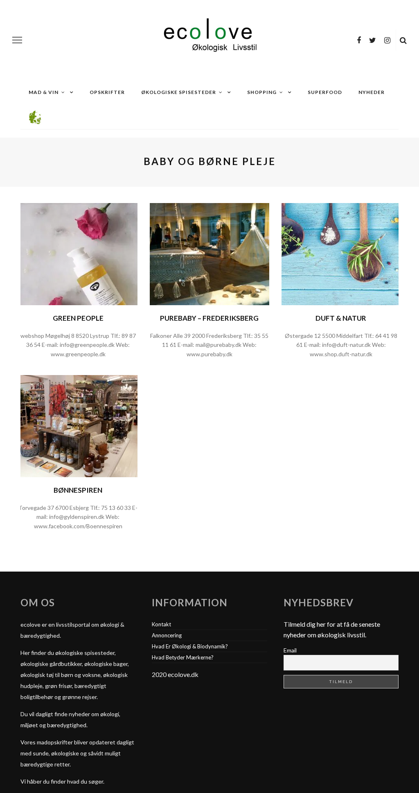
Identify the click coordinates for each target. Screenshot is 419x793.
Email (290, 650)
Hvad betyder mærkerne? (183, 657)
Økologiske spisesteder (178, 92)
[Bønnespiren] (77, 425)
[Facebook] (359, 40)
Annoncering (167, 635)
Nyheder (371, 92)
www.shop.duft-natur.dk (341, 354)
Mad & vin (44, 92)
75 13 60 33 (115, 507)
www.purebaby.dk (209, 354)
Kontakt (161, 624)
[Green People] (77, 253)
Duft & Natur (340, 318)
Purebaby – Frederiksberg (209, 318)
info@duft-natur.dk (346, 344)
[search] (403, 40)
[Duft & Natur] (341, 253)
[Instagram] (387, 40)
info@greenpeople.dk (87, 344)
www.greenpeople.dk (78, 354)
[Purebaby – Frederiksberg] (209, 253)
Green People (78, 318)
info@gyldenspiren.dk (76, 516)
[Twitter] (372, 40)
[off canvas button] (17, 40)
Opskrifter (107, 92)
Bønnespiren (78, 490)
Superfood (325, 92)
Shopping (262, 92)
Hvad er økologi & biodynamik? (190, 646)
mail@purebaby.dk (218, 344)
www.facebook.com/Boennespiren (78, 526)
